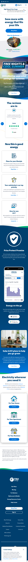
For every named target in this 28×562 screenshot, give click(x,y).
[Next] (26, 123)
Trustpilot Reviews (16, 51)
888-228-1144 (5, 1)
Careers (7, 529)
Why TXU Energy (7, 520)
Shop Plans (14, 30)
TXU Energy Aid (7, 535)
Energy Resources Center (14, 499)
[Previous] (2, 123)
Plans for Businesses (13, 35)
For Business (14, 493)
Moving (14, 489)
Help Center (14, 502)
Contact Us (13, 221)
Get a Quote (14, 439)
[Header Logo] (3, 5)
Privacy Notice (20, 523)
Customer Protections (20, 526)
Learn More (13, 195)
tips (24, 11)
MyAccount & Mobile (14, 496)
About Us (8, 523)
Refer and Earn (7, 532)
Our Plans (14, 486)
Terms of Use (20, 520)
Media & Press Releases (7, 526)
